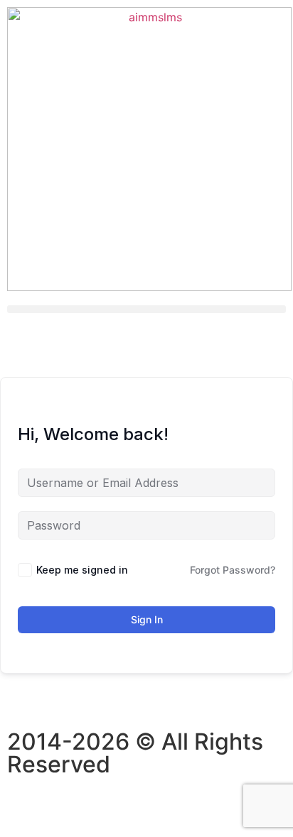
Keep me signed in (82, 570)
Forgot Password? (232, 570)
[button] (146, 309)
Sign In (147, 619)
